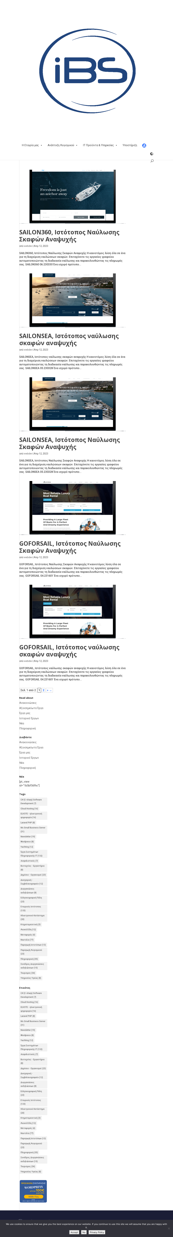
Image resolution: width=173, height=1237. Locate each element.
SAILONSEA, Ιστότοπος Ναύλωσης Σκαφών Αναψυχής (69, 443)
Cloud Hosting (29, 808)
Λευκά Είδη (28, 929)
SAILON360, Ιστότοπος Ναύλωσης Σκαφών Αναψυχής (69, 235)
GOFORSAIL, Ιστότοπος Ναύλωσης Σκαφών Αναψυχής (70, 546)
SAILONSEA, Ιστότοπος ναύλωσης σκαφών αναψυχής (69, 339)
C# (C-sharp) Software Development (31, 802)
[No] (168, 1228)
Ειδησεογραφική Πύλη (31, 900)
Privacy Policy (97, 1232)
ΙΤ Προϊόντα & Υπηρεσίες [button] (98, 145)
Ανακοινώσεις (28, 702)
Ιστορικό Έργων (29, 718)
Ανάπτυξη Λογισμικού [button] (61, 145)
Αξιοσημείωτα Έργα (31, 708)
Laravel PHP (28, 822)
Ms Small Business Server (33, 830)
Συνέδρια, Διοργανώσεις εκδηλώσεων (32, 966)
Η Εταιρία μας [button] (30, 145)
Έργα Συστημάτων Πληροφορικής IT (31, 854)
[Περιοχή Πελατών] (144, 145)
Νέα (21, 723)
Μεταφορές (28, 935)
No (83, 1232)
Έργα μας (24, 713)
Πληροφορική (27, 728)
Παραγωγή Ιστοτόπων (33, 945)
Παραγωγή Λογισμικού (31, 952)
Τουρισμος (28, 973)
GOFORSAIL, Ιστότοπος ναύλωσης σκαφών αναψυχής (69, 650)
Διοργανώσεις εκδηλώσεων (28, 891)
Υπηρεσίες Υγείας (31, 978)
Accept (74, 1232)
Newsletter (28, 836)
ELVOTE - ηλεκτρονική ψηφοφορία (31, 816)
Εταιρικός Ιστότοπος (31, 908)
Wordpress (27, 841)
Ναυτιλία (27, 940)
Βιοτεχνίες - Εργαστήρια (32, 868)
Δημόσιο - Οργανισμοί (33, 875)
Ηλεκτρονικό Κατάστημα (32, 917)
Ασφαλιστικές (29, 861)
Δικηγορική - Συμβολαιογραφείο (32, 882)
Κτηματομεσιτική (31, 924)
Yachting (27, 847)
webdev (28, 246)
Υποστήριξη (130, 145)
